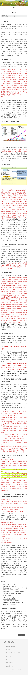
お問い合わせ (9, 662)
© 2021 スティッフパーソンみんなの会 (18, 671)
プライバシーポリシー (16, 669)
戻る (21, 635)
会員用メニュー (10, 666)
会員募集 (8, 656)
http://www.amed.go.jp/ (15, 593)
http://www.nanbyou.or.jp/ (9, 586)
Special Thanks (10, 646)
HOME (2, 10)
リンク (8, 659)
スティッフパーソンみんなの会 (13, 3)
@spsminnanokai (5, 671)
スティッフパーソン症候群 (10, 10)
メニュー (15, 7)
